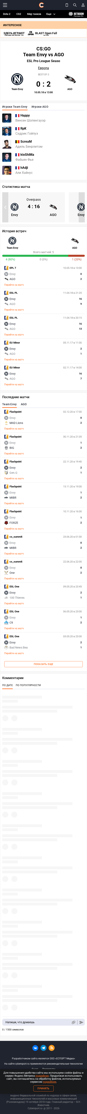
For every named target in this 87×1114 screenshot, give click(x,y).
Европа (43, 68)
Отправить (81, 1022)
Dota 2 (6, 13)
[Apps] (67, 5)
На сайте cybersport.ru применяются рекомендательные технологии (43, 1063)
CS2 (18, 13)
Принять (43, 1088)
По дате (7, 685)
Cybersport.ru (35, 1108)
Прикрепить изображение (73, 1022)
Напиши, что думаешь (20, 1022)
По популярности (28, 685)
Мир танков (34, 13)
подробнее (42, 1075)
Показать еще (43, 664)
